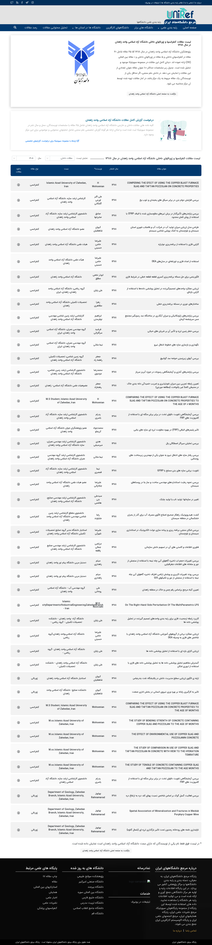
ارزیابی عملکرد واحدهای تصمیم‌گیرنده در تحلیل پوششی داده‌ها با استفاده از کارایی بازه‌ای (163, 290)
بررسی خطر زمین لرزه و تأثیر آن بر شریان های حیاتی (173, 331)
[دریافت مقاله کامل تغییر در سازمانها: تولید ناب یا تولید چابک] (18, 499)
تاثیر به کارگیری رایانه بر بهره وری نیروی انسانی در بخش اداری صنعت (165, 692)
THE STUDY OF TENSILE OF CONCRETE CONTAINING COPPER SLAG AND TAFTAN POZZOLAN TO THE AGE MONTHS (162, 766)
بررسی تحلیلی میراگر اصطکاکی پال (182, 443)
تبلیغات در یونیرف (152, 2)
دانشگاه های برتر (143, 28)
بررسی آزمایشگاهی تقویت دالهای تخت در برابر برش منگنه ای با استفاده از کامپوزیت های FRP (163, 416)
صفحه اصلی (189, 28)
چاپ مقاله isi (50, 876)
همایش (53, 892)
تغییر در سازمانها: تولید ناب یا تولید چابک (179, 499)
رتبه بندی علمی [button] (169, 28)
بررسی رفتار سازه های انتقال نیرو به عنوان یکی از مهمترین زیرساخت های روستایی (164, 457)
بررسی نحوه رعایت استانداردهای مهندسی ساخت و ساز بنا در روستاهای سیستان (165, 484)
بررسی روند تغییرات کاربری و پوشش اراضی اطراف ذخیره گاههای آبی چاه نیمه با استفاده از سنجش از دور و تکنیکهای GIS (164, 576)
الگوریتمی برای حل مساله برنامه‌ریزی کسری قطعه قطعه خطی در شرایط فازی (162, 277)
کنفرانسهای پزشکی (47, 908)
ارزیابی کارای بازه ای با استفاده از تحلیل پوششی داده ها (172, 651)
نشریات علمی (50, 903)
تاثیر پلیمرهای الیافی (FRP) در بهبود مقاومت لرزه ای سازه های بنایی (166, 430)
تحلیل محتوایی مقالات (55, 28)
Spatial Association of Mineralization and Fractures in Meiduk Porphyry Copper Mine (164, 812)
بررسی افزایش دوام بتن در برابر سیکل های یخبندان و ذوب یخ (169, 200)
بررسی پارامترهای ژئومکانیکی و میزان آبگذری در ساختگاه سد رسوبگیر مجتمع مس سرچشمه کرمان (162, 317)
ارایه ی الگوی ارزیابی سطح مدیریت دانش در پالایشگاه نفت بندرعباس (166, 678)
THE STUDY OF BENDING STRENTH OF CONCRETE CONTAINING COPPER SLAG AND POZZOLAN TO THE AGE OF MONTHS (164, 722)
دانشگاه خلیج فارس (93, 897)
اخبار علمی (51, 897)
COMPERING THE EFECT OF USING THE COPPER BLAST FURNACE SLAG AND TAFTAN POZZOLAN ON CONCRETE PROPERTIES (163, 184)
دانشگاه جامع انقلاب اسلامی (88, 908)
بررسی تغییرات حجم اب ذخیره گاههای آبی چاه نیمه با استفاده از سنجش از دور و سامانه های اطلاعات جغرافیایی (163, 562)
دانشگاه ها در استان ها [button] (88, 28)
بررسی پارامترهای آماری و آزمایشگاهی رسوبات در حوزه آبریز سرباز (167, 372)
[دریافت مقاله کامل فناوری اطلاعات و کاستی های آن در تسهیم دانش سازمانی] (18, 547)
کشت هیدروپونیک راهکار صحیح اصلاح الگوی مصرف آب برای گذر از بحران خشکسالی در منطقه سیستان (163, 516)
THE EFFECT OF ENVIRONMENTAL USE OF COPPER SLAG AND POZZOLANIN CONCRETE (165, 736)
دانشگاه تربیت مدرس (92, 903)
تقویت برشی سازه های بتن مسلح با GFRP (178, 470)
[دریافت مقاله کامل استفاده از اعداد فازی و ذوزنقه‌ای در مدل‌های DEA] (18, 261)
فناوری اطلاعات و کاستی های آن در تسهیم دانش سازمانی (172, 547)
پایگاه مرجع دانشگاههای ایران (184, 942)
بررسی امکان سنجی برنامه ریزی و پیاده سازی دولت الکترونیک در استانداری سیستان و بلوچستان (163, 531)
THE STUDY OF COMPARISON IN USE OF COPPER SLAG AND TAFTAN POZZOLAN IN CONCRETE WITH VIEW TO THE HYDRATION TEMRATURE (162, 751)
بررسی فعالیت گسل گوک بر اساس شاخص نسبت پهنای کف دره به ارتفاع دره (162, 795)
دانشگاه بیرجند (96, 887)
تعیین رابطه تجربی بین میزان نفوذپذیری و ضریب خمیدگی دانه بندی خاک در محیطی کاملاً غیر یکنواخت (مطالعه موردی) (163, 385)
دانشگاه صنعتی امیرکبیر (91, 882)
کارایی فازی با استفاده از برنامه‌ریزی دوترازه (178, 244)
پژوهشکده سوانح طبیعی (90, 876)
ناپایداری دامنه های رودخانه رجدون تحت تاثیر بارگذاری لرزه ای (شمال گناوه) (163, 830)
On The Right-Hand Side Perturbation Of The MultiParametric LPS (162, 605)
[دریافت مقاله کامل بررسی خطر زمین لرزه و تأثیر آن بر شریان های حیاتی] (18, 331)
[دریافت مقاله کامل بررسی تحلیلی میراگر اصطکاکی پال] (18, 443)
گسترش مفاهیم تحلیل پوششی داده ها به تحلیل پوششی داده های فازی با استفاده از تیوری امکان (163, 664)
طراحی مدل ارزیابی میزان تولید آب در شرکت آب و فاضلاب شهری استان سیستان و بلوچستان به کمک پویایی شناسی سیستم (165, 229)
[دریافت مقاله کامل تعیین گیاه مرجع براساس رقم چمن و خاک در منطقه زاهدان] (18, 589)
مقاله (54, 882)
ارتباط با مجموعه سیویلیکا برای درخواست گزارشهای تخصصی (50, 141)
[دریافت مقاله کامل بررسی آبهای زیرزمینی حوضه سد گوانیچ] (18, 358)
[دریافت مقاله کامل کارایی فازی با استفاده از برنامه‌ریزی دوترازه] (18, 244)
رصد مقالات (31, 28)
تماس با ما (188, 2)
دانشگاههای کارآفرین (117, 28)
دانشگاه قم (98, 913)
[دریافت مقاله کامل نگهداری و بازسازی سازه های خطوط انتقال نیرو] (18, 344)
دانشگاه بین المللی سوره (91, 892)
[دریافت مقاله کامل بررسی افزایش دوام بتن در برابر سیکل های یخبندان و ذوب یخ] (18, 200)
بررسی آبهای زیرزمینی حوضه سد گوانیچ (179, 358)
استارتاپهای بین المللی (45, 887)
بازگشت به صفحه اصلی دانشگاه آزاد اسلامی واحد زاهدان (152, 93)
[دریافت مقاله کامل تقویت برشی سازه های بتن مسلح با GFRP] (18, 470)
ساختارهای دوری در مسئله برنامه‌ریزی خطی (178, 304)
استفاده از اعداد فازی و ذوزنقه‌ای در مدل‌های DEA (175, 261)
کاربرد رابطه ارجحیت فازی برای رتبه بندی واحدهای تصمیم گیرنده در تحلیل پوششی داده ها (163, 620)
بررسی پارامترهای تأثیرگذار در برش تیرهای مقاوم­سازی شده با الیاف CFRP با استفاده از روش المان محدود (162, 215)
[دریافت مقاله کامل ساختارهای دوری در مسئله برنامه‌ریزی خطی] (18, 304)
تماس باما (191, 931)
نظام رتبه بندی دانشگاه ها (172, 2)
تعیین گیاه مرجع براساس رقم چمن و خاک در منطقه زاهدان (170, 590)
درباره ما (197, 2)
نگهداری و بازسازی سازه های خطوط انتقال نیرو (176, 345)
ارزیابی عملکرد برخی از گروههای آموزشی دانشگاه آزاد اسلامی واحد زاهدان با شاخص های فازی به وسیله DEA (163, 635)
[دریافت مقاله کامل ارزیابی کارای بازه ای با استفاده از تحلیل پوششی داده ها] (18, 651)
